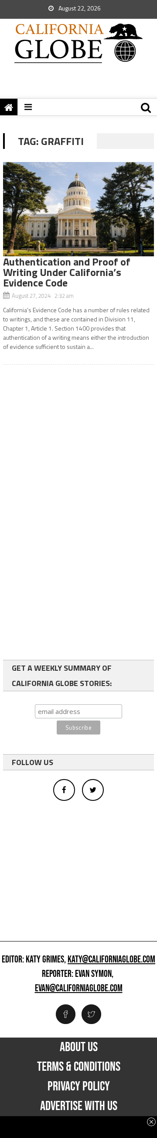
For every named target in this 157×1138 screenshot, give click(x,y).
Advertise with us (78, 1106)
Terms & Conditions (78, 1067)
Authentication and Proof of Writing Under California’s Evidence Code (66, 272)
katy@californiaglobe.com (111, 959)
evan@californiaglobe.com (79, 988)
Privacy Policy (79, 1086)
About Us (79, 1047)
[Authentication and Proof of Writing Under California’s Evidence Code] (78, 209)
